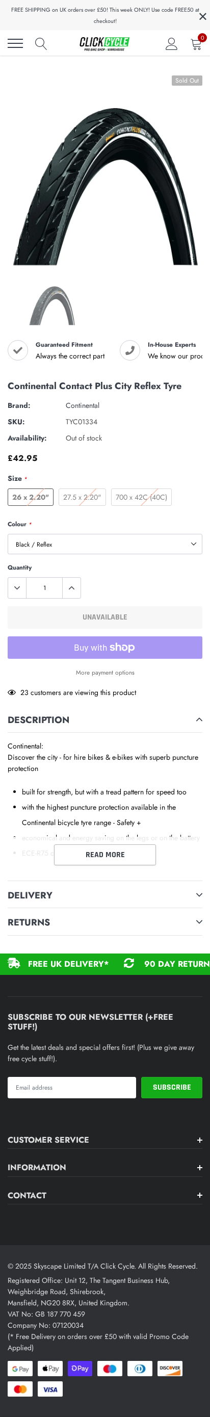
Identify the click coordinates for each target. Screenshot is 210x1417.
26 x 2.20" (30, 497)
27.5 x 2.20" (82, 497)
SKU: (16, 422)
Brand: (19, 405)
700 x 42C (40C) (141, 497)
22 (24, 692)
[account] (172, 43)
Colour (20, 524)
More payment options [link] (105, 672)
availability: (27, 438)
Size (17, 478)
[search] (41, 43)
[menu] (15, 43)
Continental (82, 405)
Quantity (20, 567)
